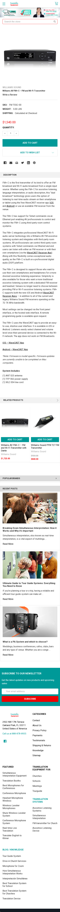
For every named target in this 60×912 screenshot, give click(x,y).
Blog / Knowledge (13, 849)
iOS (52, 202)
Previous (51, 400)
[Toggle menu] (4, 4)
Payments (37, 735)
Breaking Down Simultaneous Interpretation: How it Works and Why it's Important (30, 529)
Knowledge (38, 750)
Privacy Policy (39, 730)
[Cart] (57, 4)
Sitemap (37, 755)
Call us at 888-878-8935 (14, 733)
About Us (37, 725)
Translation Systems (40, 800)
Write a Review (10, 94)
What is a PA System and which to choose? (25, 641)
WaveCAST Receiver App (39, 252)
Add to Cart (15, 439)
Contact (36, 720)
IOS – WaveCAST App (13, 342)
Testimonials (39, 740)
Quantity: (8, 127)
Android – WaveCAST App (15, 349)
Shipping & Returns (42, 745)
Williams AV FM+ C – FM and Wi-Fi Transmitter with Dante (13, 448)
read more (8, 544)
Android (10, 206)
